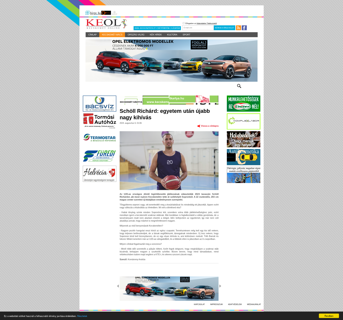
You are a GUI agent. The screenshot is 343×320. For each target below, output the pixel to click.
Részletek (82, 316)
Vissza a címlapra (210, 126)
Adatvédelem (235, 304)
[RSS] (238, 27)
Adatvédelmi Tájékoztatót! (207, 23)
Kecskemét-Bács (112, 34)
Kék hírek (156, 34)
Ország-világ (136, 34)
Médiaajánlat (254, 304)
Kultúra (172, 34)
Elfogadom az (201, 23)
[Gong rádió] (106, 13)
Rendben (329, 315)
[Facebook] (244, 27)
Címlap (92, 34)
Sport (186, 34)
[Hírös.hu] (93, 13)
